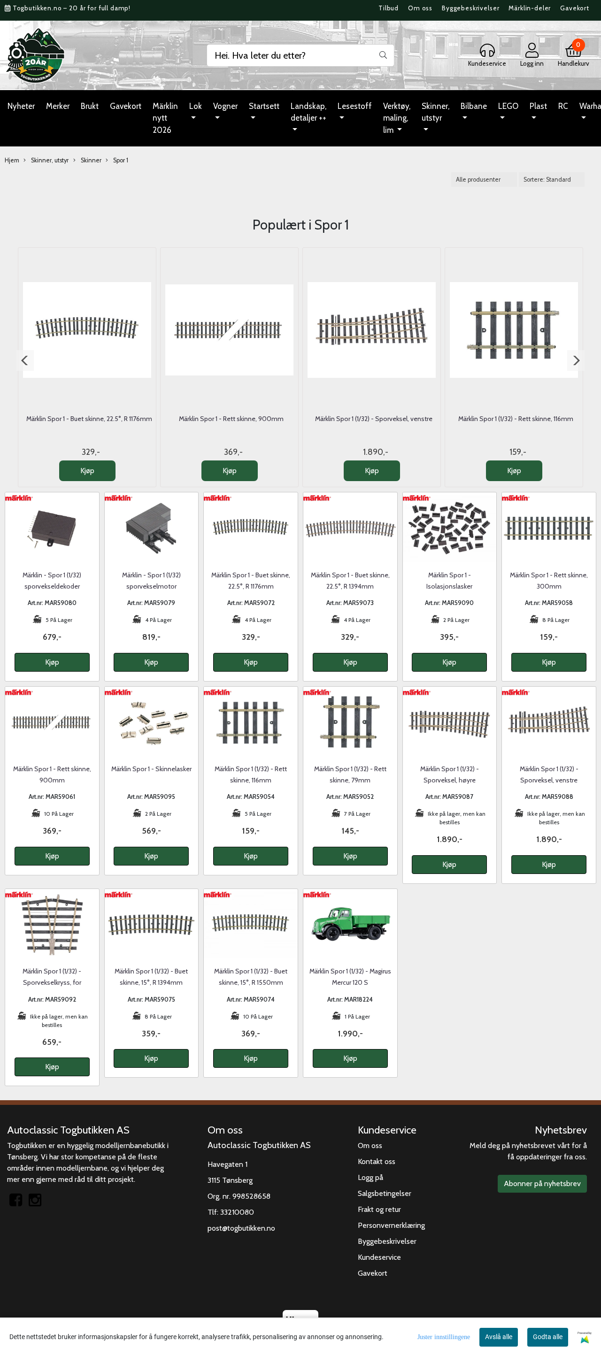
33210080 (237, 1212)
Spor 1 (120, 160)
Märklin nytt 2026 (165, 118)
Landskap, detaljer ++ (308, 112)
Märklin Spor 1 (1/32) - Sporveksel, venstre (373, 418)
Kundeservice (379, 1257)
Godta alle (547, 1337)
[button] (25, 360)
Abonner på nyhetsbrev (542, 1183)
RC (563, 106)
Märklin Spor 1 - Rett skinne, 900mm (231, 418)
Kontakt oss (376, 1161)
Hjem (12, 160)
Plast (538, 106)
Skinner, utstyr (435, 112)
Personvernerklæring (391, 1225)
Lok (195, 106)
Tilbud (388, 8)
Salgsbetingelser (384, 1193)
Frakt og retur (379, 1209)
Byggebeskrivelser (470, 8)
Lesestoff (355, 106)
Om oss (420, 8)
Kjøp (87, 470)
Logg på (370, 1177)
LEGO (508, 106)
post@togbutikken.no (241, 1228)
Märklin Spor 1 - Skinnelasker (151, 769)
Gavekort (574, 8)
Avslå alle (498, 1337)
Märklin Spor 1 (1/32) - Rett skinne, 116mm (515, 418)
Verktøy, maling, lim (396, 118)
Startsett (264, 106)
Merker (57, 106)
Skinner (90, 160)
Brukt (90, 106)
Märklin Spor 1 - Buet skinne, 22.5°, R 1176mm (89, 418)
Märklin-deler (530, 8)
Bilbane (474, 106)
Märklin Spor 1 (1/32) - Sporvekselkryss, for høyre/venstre (52, 982)
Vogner (225, 106)
